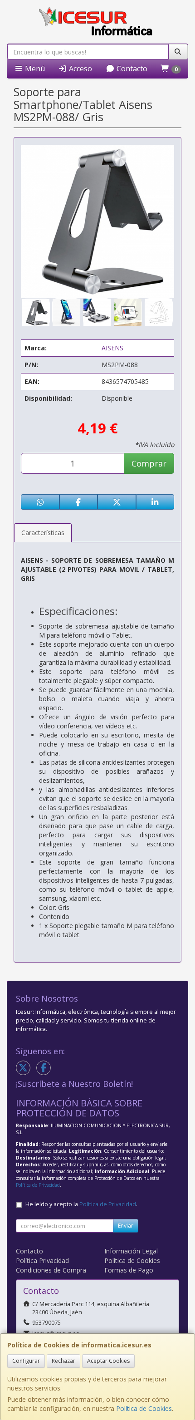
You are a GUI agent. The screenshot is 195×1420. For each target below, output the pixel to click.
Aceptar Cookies (108, 1361)
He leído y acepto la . (81, 1204)
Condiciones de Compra (51, 1270)
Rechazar (63, 1361)
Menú (34, 69)
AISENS (112, 348)
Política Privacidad (42, 1260)
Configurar (26, 1361)
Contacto (131, 69)
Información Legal (131, 1251)
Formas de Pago (128, 1270)
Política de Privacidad (38, 1185)
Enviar (125, 1225)
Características (42, 532)
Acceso (79, 69)
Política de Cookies (144, 1408)
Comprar (149, 463)
